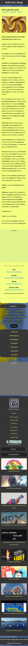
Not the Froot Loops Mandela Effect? (14, 596)
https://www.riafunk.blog (14, 272)
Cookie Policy (14, 433)
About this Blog (14, 437)
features (5, 314)
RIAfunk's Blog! (14, 2)
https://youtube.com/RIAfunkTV (14, 278)
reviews (20, 317)
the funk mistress (7, 317)
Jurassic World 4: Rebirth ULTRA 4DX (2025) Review (14, 525)
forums (7, 320)
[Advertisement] (14, 246)
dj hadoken (17, 311)
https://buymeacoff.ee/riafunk (14, 290)
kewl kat (8, 323)
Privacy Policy (14, 427)
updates (19, 12)
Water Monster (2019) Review (14, 488)
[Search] (26, 2)
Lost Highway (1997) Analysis (14, 561)
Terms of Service (14, 430)
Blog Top (14, 413)
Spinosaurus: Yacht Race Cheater (14, 630)
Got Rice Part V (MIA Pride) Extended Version (14, 613)
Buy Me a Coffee (14, 420)
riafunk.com (14, 423)
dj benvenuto (5, 12)
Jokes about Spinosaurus (14, 471)
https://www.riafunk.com (14, 284)
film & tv (17, 323)
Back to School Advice (14, 579)
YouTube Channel (14, 417)
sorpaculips (13, 12)
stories (17, 320)
